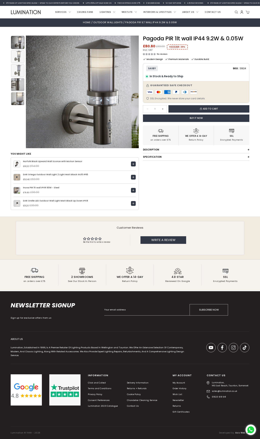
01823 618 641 (219, 396)
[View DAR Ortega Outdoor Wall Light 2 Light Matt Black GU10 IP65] (133, 177)
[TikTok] (244, 347)
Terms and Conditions (99, 388)
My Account (179, 382)
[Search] (236, 12)
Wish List (177, 394)
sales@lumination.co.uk (224, 391)
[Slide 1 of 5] (17, 42)
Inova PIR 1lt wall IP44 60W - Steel (41, 187)
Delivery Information (137, 382)
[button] (149, 54)
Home (87, 22)
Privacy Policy (95, 394)
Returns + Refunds (137, 388)
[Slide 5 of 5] (17, 98)
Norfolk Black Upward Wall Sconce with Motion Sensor (52, 161)
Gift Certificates (181, 411)
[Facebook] (222, 347)
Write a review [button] (163, 240)
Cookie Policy (134, 394)
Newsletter (178, 400)
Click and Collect (97, 382)
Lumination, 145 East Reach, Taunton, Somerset (230, 384)
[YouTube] (211, 347)
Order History (180, 388)
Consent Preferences (99, 400)
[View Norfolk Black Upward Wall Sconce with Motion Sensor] (133, 163)
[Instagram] (233, 347)
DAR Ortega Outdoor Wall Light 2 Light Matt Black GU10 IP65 (55, 174)
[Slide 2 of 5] (17, 56)
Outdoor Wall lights (108, 22)
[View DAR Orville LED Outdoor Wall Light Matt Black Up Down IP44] (133, 203)
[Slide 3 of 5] (17, 70)
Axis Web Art (242, 432)
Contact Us (133, 406)
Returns (177, 406)
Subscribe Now (209, 309)
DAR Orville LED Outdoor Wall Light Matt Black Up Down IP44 (55, 200)
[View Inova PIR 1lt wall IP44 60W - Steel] (133, 190)
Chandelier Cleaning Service (142, 400)
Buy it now (196, 118)
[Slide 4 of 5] (17, 84)
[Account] (241, 12)
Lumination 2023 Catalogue (103, 406)
